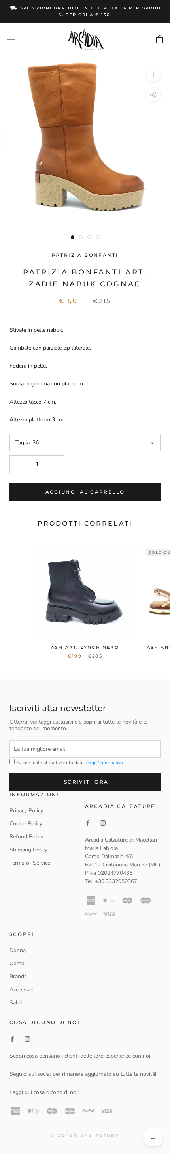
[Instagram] (27, 1038)
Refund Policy (26, 836)
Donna (17, 950)
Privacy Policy (26, 810)
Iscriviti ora (84, 782)
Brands (18, 976)
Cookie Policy (25, 823)
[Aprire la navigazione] (11, 40)
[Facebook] (12, 1038)
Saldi (15, 1002)
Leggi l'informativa (103, 762)
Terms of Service (29, 862)
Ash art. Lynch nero (85, 647)
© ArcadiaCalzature (85, 1136)
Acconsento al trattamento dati (69, 762)
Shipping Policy (28, 849)
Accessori (21, 989)
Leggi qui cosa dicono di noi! (44, 1092)
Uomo (17, 963)
